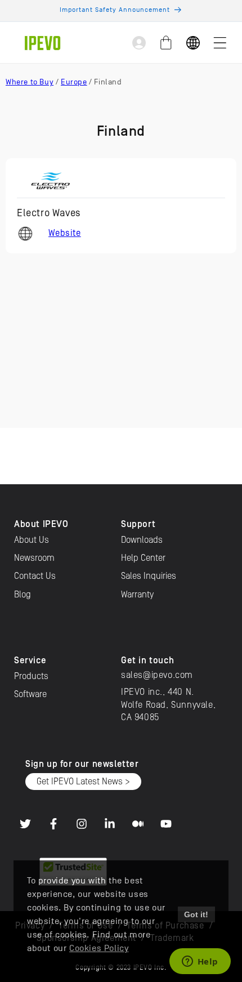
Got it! (196, 914)
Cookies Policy (98, 948)
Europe (74, 82)
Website (64, 233)
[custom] (25, 824)
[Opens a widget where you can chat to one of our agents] (200, 962)
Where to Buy (29, 82)
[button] (220, 42)
